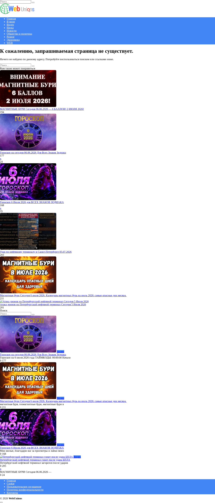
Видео (10, 24)
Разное (10, 36)
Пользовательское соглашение (24, 486)
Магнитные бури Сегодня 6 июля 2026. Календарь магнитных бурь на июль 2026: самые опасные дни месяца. (63, 295)
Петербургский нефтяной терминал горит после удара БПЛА (35, 459)
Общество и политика (19, 33)
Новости (12, 30)
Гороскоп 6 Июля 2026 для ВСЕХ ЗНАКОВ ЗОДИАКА (32, 202)
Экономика (13, 39)
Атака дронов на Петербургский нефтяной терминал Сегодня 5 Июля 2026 (43, 304)
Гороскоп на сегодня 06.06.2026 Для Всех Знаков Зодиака (33, 152)
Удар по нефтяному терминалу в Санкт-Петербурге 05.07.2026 (36, 251)
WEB (10, 42)
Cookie (10, 483)
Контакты (12, 492)
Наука (10, 27)
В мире (11, 21)
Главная (11, 18)
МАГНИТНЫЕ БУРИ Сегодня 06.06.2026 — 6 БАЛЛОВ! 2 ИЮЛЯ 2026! (42, 109)
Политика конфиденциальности (25, 489)
